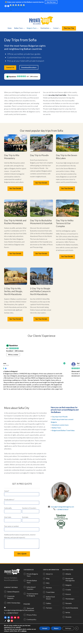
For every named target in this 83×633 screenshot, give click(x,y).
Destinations (44, 28)
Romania (68, 603)
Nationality (8, 508)
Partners (49, 608)
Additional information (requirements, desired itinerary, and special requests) (19, 536)
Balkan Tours (18, 28)
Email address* (9, 499)
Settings (68, 628)
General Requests (13, 592)
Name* (6, 491)
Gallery (48, 603)
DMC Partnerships (13, 603)
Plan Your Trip (69, 28)
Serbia (67, 612)
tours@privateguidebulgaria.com (62, 507)
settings (23, 631)
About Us (49, 574)
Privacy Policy (32, 615)
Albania (68, 574)
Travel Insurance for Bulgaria (32, 595)
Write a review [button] (13, 354)
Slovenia (68, 617)
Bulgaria (68, 585)
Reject (56, 628)
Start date (7, 517)
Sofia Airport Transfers (31, 588)
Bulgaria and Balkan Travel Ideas (63, 430)
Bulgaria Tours (32, 28)
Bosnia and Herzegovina (69, 579)
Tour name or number (11, 526)
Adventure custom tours (60, 425)
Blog (47, 578)
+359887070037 (62, 509)
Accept (44, 628)
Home (10, 28)
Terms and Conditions (30, 609)
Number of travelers (29, 508)
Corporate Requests (10, 597)
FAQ (47, 583)
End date (25, 517)
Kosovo (68, 594)
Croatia (68, 590)
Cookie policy (31, 619)
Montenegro (69, 599)
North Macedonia (71, 608)
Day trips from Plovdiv (60, 417)
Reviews (49, 588)
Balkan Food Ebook (50, 598)
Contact (56, 28)
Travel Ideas (50, 592)
